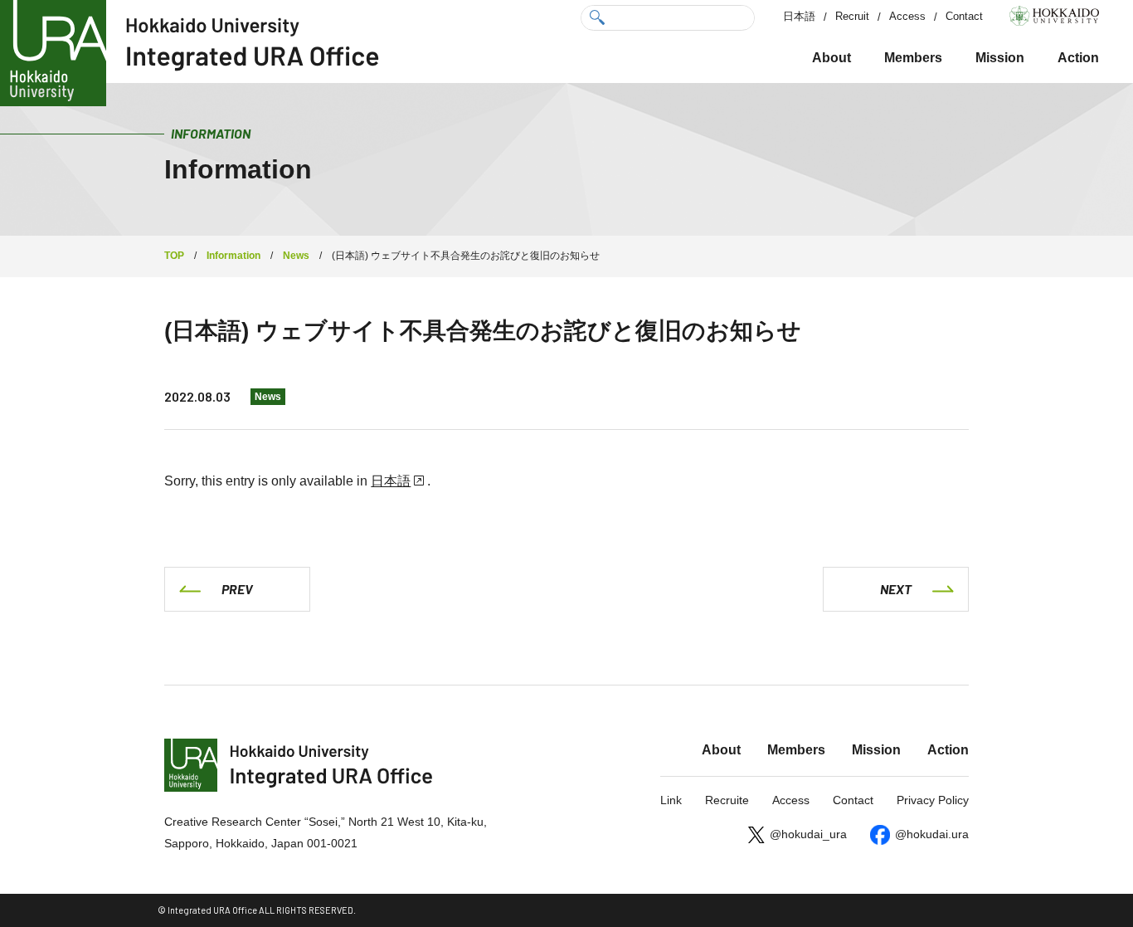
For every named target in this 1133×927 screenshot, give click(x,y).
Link (671, 800)
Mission (999, 58)
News (268, 397)
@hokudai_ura (808, 834)
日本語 (799, 16)
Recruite (727, 800)
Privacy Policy (933, 800)
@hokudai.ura (932, 834)
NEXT (896, 589)
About (831, 58)
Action (1078, 58)
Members (913, 58)
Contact (964, 16)
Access (907, 16)
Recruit (852, 16)
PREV (237, 589)
